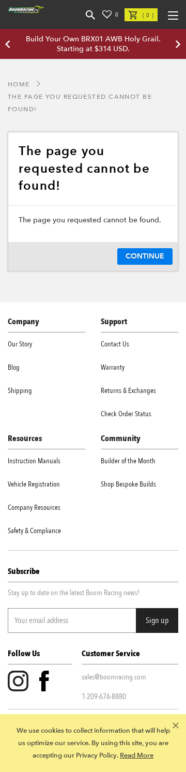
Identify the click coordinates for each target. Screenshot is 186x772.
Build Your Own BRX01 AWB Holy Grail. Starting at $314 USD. (93, 44)
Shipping (20, 391)
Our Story (20, 344)
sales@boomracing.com (114, 677)
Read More (136, 755)
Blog (14, 367)
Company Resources (34, 507)
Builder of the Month (128, 461)
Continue (145, 256)
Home (19, 84)
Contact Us (115, 344)
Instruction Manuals (34, 461)
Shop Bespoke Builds (128, 484)
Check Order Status (126, 414)
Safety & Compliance (34, 531)
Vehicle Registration (34, 484)
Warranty (113, 367)
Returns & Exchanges (128, 391)
